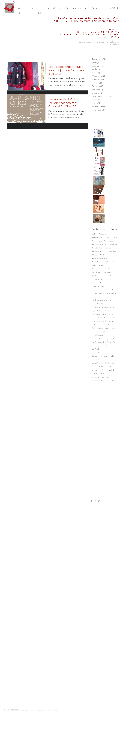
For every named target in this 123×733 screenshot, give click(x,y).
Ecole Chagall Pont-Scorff (100, 304)
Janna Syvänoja (97, 335)
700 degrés (102, 234)
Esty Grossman (97, 314)
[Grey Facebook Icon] (91, 500)
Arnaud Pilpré (111, 251)
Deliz (110, 300)
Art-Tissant (95, 255)
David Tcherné (106, 297)
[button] (80, 8)
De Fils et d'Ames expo (99, 300)
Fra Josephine (109, 321)
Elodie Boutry (96, 307)
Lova (103, 381)
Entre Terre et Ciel (108, 307)
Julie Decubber (97, 342)
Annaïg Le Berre (111, 237)
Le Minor (95, 367)
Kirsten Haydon (109, 356)
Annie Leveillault (97, 248)
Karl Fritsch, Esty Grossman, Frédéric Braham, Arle (105, 353)
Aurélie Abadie (97, 262)
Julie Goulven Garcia (110, 342)
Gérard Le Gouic (98, 328)
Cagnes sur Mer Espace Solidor (103, 283)
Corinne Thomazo (98, 293)
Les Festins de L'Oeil (98, 374)
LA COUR (24, 7)
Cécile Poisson (111, 293)
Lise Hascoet (106, 377)
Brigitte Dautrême (98, 276)
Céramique (95, 297)
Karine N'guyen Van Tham (101, 346)
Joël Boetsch (112, 339)
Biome (110, 269)
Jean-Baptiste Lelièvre (99, 339)
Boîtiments (107, 272)
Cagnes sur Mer (97, 279)
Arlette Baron (108, 248)
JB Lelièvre (106, 332)
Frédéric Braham (108, 325)
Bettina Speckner (97, 265)
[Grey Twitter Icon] (98, 500)
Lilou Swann (96, 377)
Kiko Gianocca (97, 356)
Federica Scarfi (97, 318)
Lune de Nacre (111, 381)
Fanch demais (108, 314)
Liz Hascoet (96, 381)
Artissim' (102, 255)
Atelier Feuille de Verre (99, 258)
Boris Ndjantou (97, 272)
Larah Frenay (109, 363)
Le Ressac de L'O (98, 370)
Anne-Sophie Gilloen (109, 244)
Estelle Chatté (108, 311)
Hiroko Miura (96, 332)
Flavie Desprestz (109, 318)
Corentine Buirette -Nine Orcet (102, 290)
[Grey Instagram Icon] (95, 500)
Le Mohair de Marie (106, 367)
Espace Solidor (97, 311)
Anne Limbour (108, 241)
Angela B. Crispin (98, 237)
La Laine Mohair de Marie (101, 360)
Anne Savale (96, 244)
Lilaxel (109, 374)
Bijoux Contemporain (99, 269)
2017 (94, 234)
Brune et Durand (110, 276)
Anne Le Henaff (97, 241)
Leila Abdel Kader (111, 370)
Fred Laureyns (96, 325)
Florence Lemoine (98, 321)
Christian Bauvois (98, 286)
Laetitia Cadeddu (98, 363)
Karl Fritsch (95, 349)
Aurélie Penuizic (109, 262)
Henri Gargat (110, 328)
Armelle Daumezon (98, 251)
